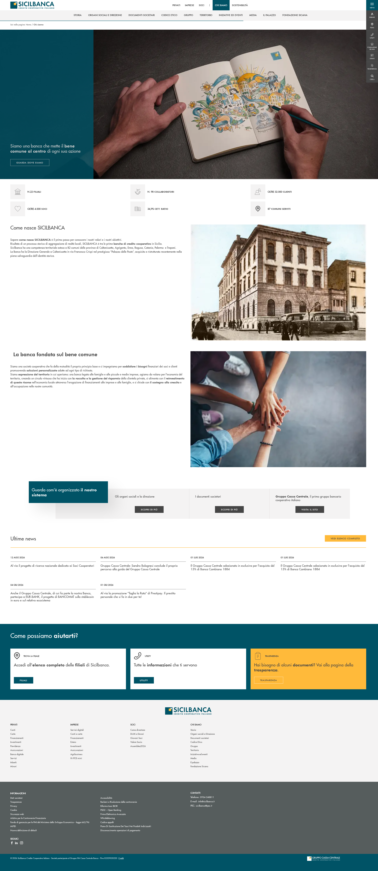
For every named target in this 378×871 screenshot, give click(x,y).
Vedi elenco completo (345, 538)
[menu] (210, 5)
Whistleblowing (107, 818)
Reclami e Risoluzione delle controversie (118, 801)
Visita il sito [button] (310, 509)
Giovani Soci (136, 737)
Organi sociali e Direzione (202, 733)
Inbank (13, 762)
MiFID (13, 826)
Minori (13, 766)
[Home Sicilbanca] (32, 5)
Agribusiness (76, 754)
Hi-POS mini (76, 758)
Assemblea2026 (138, 746)
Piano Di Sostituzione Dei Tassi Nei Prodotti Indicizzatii (136, 826)
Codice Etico (196, 741)
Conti (12, 729)
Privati (13, 724)
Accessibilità (106, 797)
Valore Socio (136, 741)
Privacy (13, 805)
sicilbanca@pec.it (204, 805)
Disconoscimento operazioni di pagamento (120, 830)
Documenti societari (199, 737)
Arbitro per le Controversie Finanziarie (39, 818)
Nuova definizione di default (23, 830)
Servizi (13, 758)
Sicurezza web (17, 814)
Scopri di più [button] (149, 509)
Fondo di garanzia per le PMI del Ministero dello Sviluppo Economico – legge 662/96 (53, 822)
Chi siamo (195, 724)
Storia (193, 729)
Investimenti (15, 741)
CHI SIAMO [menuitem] (221, 5)
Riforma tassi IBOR (120, 805)
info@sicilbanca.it (206, 801)
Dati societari (16, 797)
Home (28, 24)
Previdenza (15, 746)
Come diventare (137, 729)
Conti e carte (76, 733)
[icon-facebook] (12, 842)
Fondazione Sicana (199, 766)
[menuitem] (78, 15)
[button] (372, 5)
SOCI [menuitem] (201, 5)
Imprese (74, 724)
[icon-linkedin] (16, 842)
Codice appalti (107, 822)
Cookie (13, 809)
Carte (12, 733)
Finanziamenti (16, 737)
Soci (132, 724)
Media (193, 758)
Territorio (194, 750)
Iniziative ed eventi (199, 754)
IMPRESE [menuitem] (189, 5)
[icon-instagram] (21, 842)
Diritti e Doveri (137, 733)
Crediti (121, 858)
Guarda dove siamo (29, 162)
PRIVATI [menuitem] (176, 5)
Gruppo (194, 746)
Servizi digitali (77, 729)
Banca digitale (16, 754)
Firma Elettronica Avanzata (113, 814)
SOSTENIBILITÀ (240, 5)
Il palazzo (194, 762)
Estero (73, 741)
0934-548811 (207, 797)
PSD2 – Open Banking (121, 809)
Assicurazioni (16, 750)
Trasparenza (16, 801)
